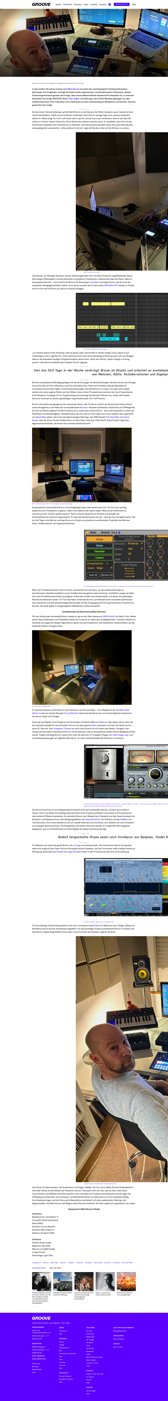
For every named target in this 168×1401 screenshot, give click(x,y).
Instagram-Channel (62, 728)
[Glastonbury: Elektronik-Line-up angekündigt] (126, 1281)
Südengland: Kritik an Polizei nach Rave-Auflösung (62, 1294)
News (55, 1290)
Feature (35, 69)
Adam (96, 282)
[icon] (134, 4)
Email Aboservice (39, 1359)
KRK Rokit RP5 (111, 285)
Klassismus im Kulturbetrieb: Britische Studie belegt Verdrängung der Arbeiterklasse (83, 1296)
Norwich (84, 407)
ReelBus (124, 819)
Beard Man (41, 417)
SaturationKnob (93, 819)
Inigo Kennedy (74, 851)
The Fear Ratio (112, 417)
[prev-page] (33, 1307)
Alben (93, 725)
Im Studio (42, 69)
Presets (59, 851)
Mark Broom (73, 89)
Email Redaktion (38, 1356)
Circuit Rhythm (71, 713)
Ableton (46, 1262)
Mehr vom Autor (55, 1268)
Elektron (103, 722)
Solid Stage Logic (121, 735)
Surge (78, 845)
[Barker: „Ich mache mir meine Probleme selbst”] (105, 1281)
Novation (107, 1262)
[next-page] (36, 1307)
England (71, 1262)
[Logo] (41, 4)
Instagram (88, 1262)
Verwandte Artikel (38, 1268)
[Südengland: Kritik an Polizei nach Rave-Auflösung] (62, 1281)
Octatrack (116, 1262)
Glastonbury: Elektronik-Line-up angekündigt (125, 1294)
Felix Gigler (74, 98)
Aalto (96, 925)
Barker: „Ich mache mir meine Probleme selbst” (103, 1294)
